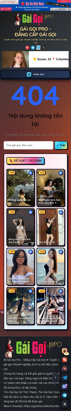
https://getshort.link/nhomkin (42, 406)
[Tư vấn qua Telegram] (65, 377)
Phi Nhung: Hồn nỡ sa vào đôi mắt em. (20, 280)
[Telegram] (33, 47)
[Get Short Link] (27, 47)
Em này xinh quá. (48, 281)
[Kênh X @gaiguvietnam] (65, 404)
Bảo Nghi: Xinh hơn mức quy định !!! (49, 201)
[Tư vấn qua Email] (65, 386)
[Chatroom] (65, 360)
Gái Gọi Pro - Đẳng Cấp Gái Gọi (35, 32)
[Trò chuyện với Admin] (65, 369)
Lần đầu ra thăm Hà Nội (20, 319)
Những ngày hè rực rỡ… (20, 201)
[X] (44, 47)
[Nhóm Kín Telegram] (38, 47)
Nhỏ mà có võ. (47, 242)
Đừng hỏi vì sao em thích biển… (19, 241)
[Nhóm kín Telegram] (65, 395)
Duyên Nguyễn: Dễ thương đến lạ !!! (49, 319)
